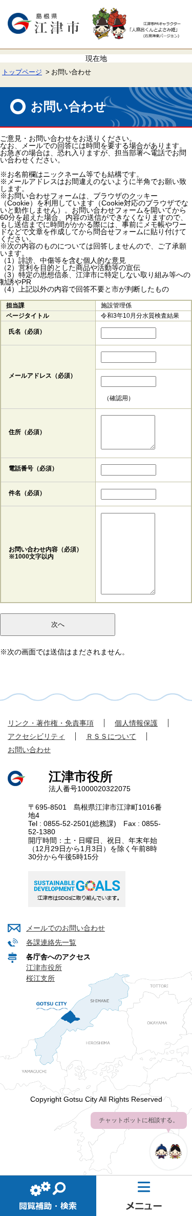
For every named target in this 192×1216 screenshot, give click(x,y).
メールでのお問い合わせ (65, 928)
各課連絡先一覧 (51, 942)
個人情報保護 (136, 723)
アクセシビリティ (36, 736)
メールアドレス (42, 375)
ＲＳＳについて (111, 736)
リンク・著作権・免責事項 (51, 723)
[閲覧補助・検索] (48, 1195)
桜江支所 (40, 978)
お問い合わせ (29, 750)
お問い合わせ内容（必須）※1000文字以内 (45, 553)
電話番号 (33, 468)
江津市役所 (44, 967)
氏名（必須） (27, 331)
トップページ (22, 72)
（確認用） (118, 398)
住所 (27, 432)
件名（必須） (27, 493)
